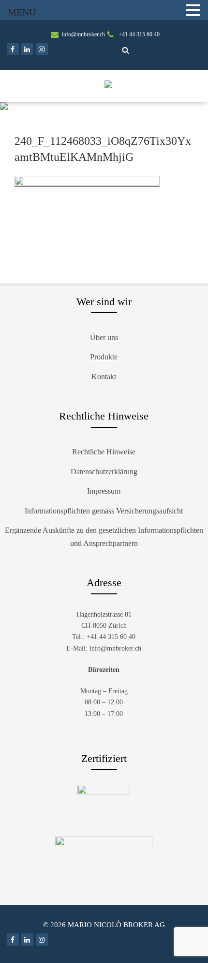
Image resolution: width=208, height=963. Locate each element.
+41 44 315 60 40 (139, 34)
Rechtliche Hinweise (103, 452)
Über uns (104, 337)
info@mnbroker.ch (83, 34)
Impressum (103, 491)
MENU (22, 12)
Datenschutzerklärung (104, 471)
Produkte (104, 357)
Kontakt (103, 377)
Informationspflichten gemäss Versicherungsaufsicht (104, 511)
